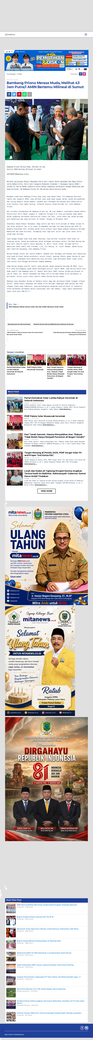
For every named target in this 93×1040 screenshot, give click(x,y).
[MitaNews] (10, 34)
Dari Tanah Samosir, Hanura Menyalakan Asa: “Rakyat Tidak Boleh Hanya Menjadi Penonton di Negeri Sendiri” (54, 435)
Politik (14, 90)
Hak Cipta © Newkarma (14, 1034)
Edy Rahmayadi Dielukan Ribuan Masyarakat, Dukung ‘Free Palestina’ (69, 332)
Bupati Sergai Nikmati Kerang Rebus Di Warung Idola (39, 941)
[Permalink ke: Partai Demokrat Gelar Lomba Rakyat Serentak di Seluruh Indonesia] (16, 360)
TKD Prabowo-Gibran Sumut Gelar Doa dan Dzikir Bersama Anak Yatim (36, 307)
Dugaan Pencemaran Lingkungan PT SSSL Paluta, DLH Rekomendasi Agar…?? (49, 977)
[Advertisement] (46, 16)
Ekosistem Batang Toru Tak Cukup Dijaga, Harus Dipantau (41, 989)
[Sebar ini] (9, 94)
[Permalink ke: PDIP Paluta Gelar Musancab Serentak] (36, 360)
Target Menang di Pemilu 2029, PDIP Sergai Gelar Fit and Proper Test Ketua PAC (75, 371)
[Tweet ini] (14, 94)
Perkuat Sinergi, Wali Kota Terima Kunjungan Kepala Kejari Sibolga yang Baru (49, 1013)
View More (46, 491)
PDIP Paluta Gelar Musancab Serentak (44, 416)
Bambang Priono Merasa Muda (19, 324)
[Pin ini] (19, 94)
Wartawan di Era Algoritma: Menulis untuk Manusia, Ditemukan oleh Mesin (47, 929)
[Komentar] (29, 94)
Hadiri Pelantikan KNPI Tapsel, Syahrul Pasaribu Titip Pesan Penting (45, 965)
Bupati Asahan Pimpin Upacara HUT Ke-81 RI (35, 917)
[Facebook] (81, 74)
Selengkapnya (64, 409)
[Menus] (86, 34)
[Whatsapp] (24, 94)
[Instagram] (84, 74)
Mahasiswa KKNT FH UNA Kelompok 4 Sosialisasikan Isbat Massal (44, 953)
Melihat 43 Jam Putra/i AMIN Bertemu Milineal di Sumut (53, 324)
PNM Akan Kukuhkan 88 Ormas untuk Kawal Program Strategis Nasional (47, 905)
